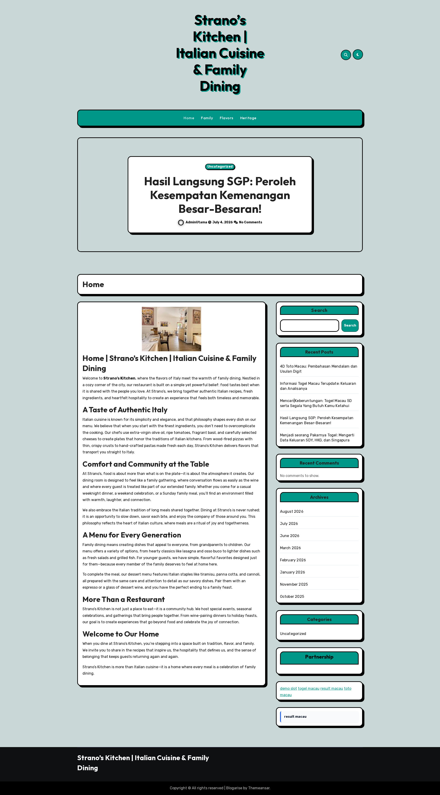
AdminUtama (197, 222)
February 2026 (293, 560)
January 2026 (292, 572)
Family (207, 118)
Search (319, 310)
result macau (331, 688)
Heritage (248, 118)
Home (189, 118)
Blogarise (234, 788)
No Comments (250, 222)
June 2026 (290, 536)
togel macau (308, 688)
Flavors (226, 118)
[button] (354, 195)
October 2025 (292, 596)
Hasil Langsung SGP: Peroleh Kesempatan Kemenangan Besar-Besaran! (220, 195)
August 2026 (291, 511)
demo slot (288, 688)
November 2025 (294, 584)
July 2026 (289, 523)
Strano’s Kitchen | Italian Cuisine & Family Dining (220, 52)
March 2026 (290, 548)
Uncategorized (220, 167)
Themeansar (259, 788)
